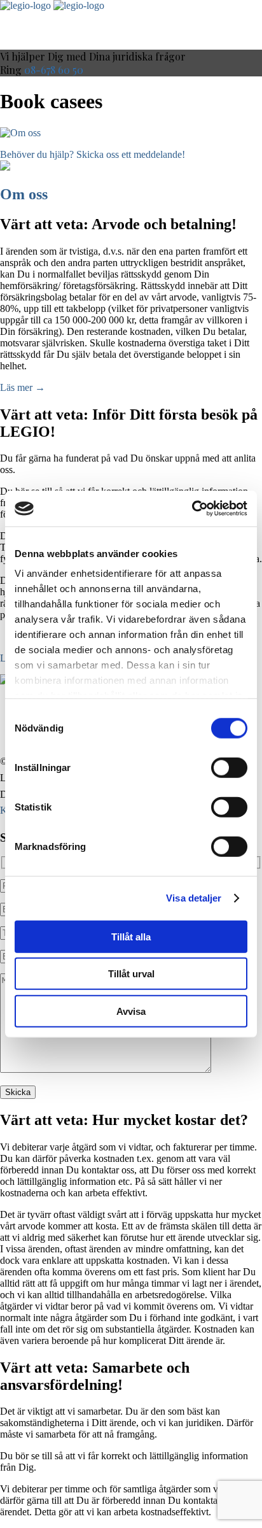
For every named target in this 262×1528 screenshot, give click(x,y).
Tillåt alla (131, 936)
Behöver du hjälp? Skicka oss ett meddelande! (92, 154)
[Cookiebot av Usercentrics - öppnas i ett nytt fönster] (191, 508)
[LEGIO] (25, 5)
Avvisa (131, 1010)
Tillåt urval (131, 973)
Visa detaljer (193, 898)
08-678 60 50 (53, 69)
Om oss (24, 194)
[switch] (229, 767)
